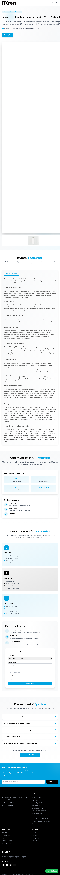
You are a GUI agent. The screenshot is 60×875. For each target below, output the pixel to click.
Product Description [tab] (11, 280)
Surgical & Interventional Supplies (41, 828)
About (3, 853)
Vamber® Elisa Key (7, 850)
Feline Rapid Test (36, 812)
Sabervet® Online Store (8, 845)
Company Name (11, 676)
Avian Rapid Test (36, 804)
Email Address (11, 682)
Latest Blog (35, 842)
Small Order (20, 35)
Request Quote (30, 690)
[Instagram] (14, 872)
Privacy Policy (36, 845)
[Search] (53, 3)
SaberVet (17, 444)
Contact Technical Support (30, 761)
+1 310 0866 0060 (9, 809)
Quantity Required (12, 669)
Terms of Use (35, 847)
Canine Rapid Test (37, 810)
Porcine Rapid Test (37, 820)
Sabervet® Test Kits (7, 842)
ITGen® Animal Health (8, 840)
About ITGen (35, 840)
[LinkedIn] (7, 872)
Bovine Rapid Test (37, 807)
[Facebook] (3, 872)
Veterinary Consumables (38, 831)
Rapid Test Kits (36, 823)
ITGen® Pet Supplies (7, 847)
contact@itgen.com (9, 812)
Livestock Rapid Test (37, 815)
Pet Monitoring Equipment (39, 817)
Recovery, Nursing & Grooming (40, 825)
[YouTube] (10, 872)
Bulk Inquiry (7, 35)
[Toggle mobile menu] (56, 2)
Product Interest (11, 662)
